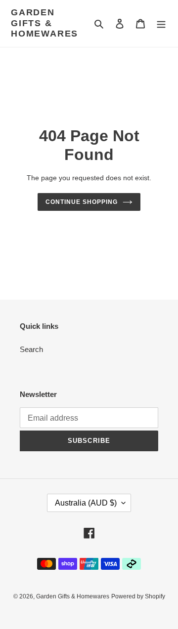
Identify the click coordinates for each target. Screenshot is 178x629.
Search (31, 349)
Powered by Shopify (138, 596)
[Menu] (161, 23)
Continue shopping (81, 201)
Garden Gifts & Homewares (44, 23)
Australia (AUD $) (86, 503)
